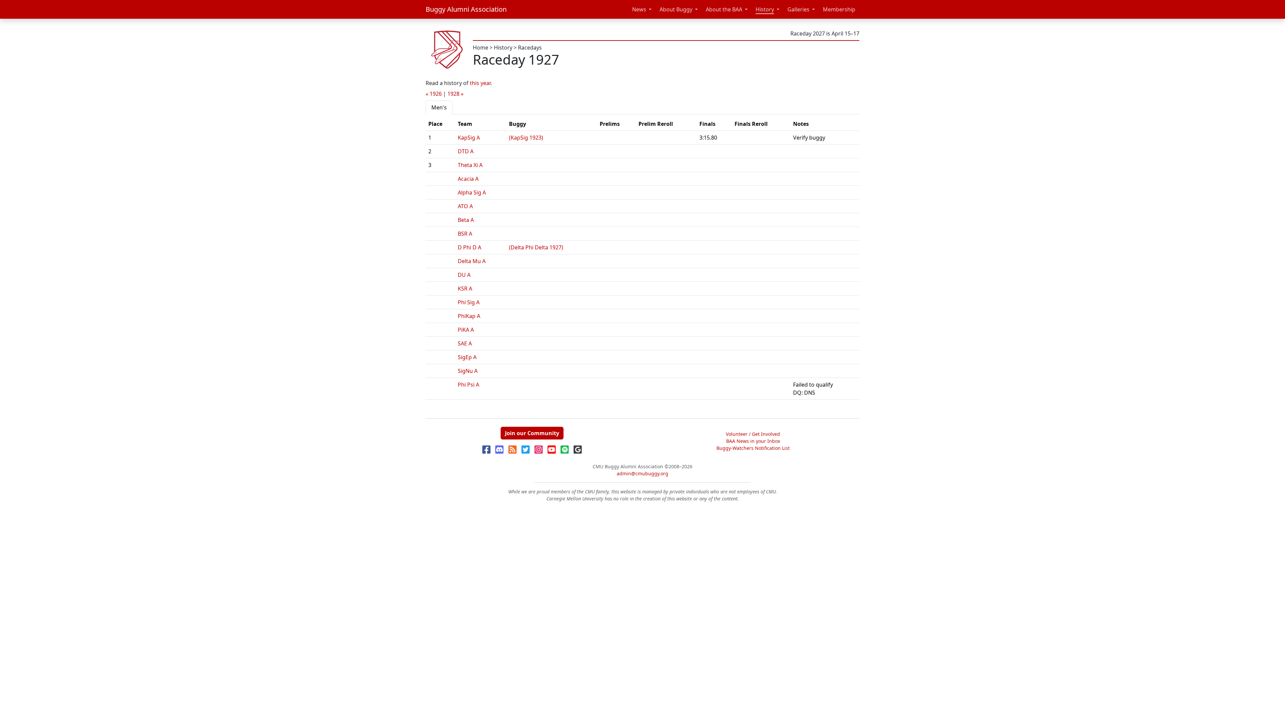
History (765, 9)
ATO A (465, 206)
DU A (464, 274)
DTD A (466, 151)
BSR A (465, 233)
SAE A (465, 343)
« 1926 (434, 93)
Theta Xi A (470, 165)
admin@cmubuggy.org (642, 473)
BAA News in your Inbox (753, 441)
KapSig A (469, 137)
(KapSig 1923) (526, 137)
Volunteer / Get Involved (753, 434)
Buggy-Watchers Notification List (753, 448)
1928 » (455, 93)
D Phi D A (469, 247)
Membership (839, 9)
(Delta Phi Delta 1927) (536, 247)
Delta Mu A (472, 261)
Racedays (530, 47)
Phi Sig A (469, 302)
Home (480, 47)
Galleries (798, 9)
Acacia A (468, 178)
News (639, 9)
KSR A (465, 288)
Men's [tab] (439, 107)
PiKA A (466, 329)
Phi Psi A (468, 384)
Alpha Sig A (472, 192)
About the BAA (724, 9)
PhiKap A (469, 316)
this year (480, 83)
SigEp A (467, 357)
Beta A (466, 220)
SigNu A (468, 371)
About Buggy (676, 9)
